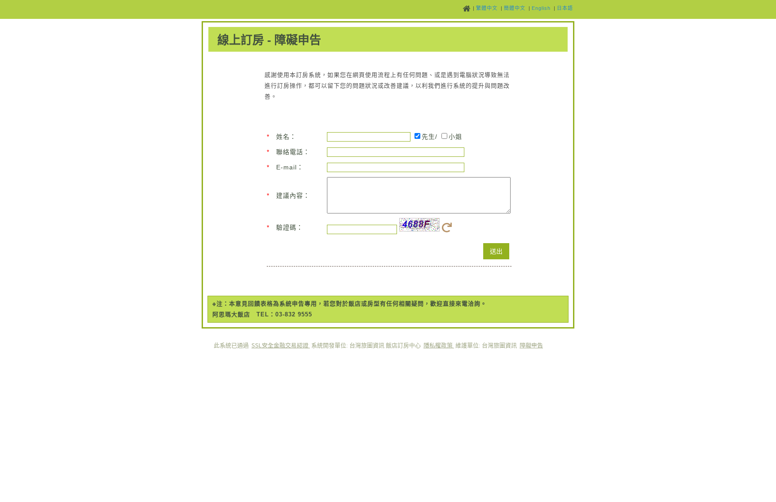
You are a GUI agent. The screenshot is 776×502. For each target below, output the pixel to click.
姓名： (286, 136)
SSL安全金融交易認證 (280, 345)
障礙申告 (531, 345)
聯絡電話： (293, 151)
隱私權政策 (438, 345)
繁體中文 (487, 8)
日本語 (565, 8)
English (541, 8)
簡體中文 (514, 8)
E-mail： (290, 167)
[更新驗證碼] (448, 229)
